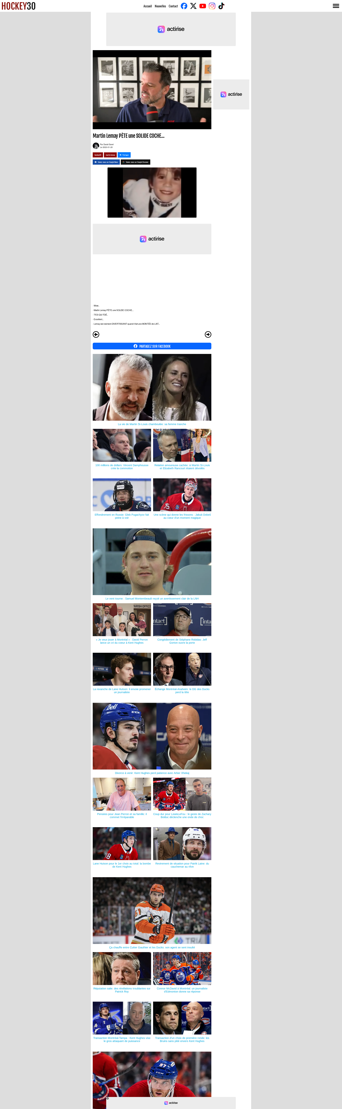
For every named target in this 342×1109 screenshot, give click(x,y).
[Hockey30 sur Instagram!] (212, 6)
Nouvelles (160, 6)
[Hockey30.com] (18, 6)
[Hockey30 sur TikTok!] (221, 6)
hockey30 (98, 154)
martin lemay (110, 154)
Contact (173, 6)
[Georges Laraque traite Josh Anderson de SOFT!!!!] (96, 335)
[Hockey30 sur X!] (193, 6)
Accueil (147, 6)
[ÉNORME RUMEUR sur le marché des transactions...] (208, 335)
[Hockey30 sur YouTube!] (202, 6)
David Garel (109, 144)
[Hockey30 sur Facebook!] (184, 6)
